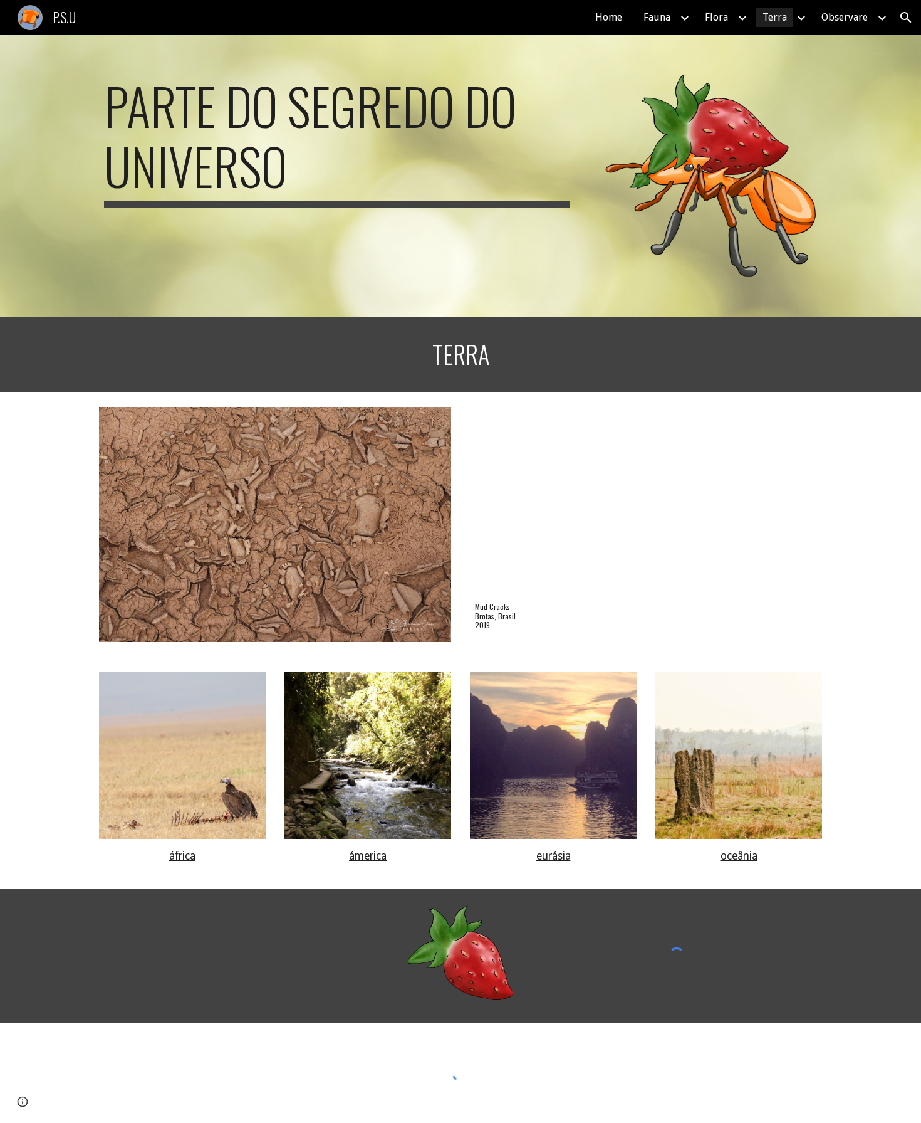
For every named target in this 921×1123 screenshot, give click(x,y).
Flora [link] (716, 17)
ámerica (368, 856)
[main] (337, 141)
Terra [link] (774, 17)
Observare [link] (844, 17)
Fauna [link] (656, 17)
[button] (906, 18)
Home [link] (608, 17)
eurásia (553, 856)
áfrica (182, 856)
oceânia (739, 856)
